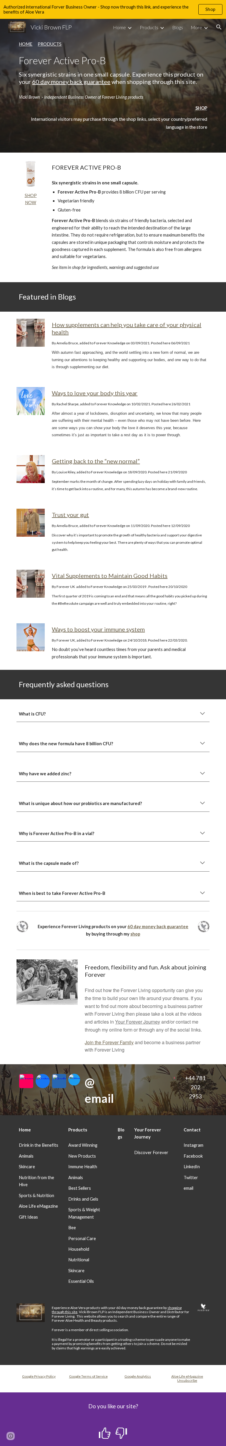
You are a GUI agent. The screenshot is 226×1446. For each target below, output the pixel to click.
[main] (112, 63)
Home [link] (119, 27)
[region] (113, 9)
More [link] (196, 27)
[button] (219, 27)
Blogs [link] (177, 27)
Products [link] (149, 27)
